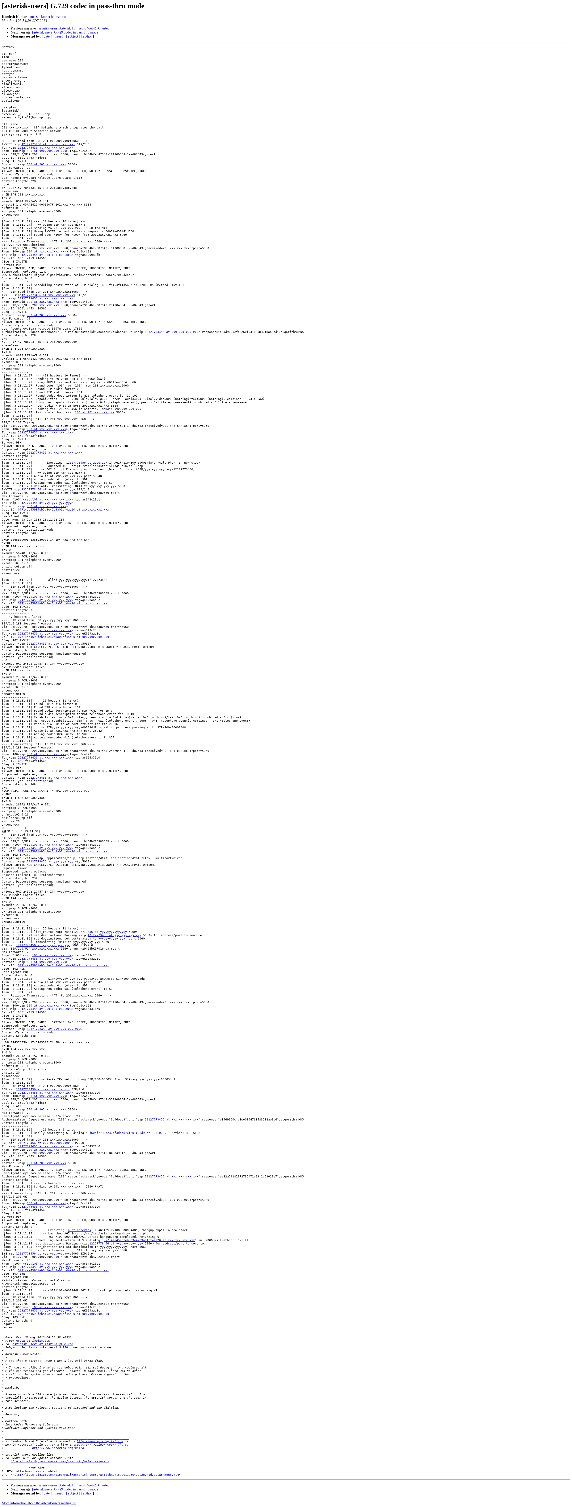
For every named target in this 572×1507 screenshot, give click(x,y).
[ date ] (47, 36)
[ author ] (87, 36)
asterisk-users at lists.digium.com (43, 1344)
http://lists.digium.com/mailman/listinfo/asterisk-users (60, 1461)
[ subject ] (73, 36)
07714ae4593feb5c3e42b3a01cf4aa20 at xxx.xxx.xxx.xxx (63, 509)
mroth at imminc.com (33, 1340)
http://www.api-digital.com (100, 1441)
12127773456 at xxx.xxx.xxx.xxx (48, 144)
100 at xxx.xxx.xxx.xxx (46, 151)
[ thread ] (59, 36)
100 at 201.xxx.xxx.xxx (46, 164)
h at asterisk (79, 1230)
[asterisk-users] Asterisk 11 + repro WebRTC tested (73, 28)
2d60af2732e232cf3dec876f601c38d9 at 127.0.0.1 (128, 1133)
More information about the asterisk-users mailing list (39, 1503)
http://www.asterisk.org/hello (58, 1448)
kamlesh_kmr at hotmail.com (48, 17)
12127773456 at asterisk (86, 462)
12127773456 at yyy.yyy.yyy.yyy (48, 489)
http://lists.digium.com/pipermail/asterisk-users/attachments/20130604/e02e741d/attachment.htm (96, 1474)
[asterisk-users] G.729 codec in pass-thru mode (65, 32)
